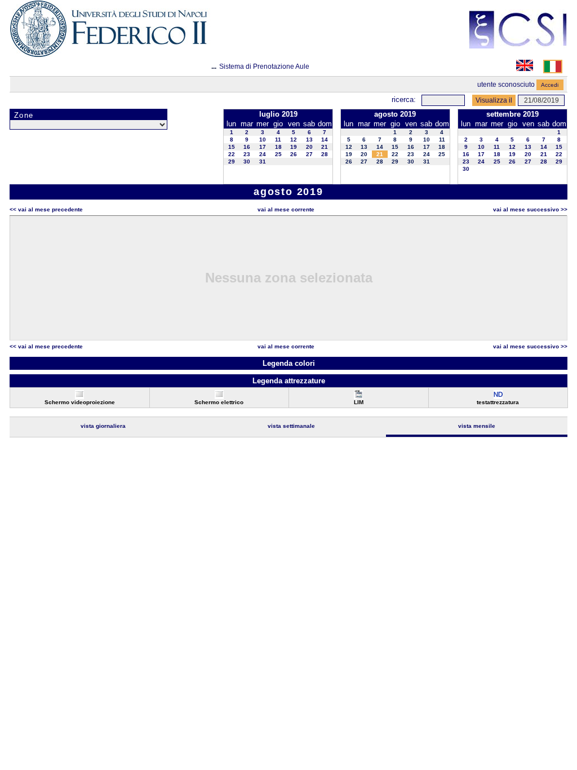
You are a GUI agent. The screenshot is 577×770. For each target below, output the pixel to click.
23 (246, 154)
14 (324, 139)
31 (262, 161)
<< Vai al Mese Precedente (46, 209)
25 (278, 154)
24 (262, 154)
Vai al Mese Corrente (286, 209)
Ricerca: (404, 99)
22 (231, 154)
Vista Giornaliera (103, 426)
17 (262, 147)
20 (309, 147)
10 (262, 139)
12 (293, 139)
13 (309, 139)
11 (278, 139)
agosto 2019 (395, 114)
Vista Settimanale (291, 426)
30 (246, 161)
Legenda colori (289, 363)
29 (231, 161)
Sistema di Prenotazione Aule (264, 66)
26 (293, 154)
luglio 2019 (278, 114)
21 (324, 147)
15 (231, 147)
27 (309, 154)
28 (324, 154)
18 (278, 147)
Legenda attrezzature (288, 381)
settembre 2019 (512, 114)
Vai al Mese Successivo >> (530, 209)
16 (246, 147)
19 (293, 147)
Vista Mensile (476, 426)
